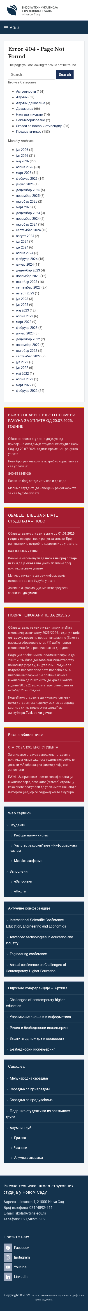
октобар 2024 (26, 224)
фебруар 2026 (26, 179)
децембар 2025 (28, 190)
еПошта (20, 891)
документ (30, 593)
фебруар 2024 (26, 259)
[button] (11, 27)
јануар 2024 (25, 264)
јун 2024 (22, 247)
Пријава (20, 1138)
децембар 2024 (28, 213)
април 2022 (24, 379)
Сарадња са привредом (30, 1089)
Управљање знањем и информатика (40, 1017)
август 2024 (25, 236)
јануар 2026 (25, 184)
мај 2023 (22, 310)
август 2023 (25, 293)
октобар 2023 (26, 282)
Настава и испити (29, 114)
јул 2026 (22, 150)
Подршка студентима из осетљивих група (38, 1114)
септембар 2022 (28, 356)
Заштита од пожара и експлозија (37, 1038)
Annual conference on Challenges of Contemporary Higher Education (36, 968)
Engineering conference (28, 954)
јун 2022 (22, 368)
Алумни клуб (20, 1128)
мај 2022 (22, 374)
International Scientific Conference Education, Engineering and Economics (36, 923)
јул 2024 (22, 242)
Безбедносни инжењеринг (32, 1049)
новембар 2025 (27, 196)
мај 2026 (22, 161)
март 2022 (23, 385)
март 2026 (23, 173)
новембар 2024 (27, 219)
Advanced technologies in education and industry (39, 940)
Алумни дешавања (28, 1157)
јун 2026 (22, 156)
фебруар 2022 (26, 391)
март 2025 (23, 207)
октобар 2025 (26, 201)
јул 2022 (22, 362)
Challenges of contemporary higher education (35, 1003)
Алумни (22, 97)
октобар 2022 (26, 351)
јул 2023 (22, 299)
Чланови (20, 1148)
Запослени (19, 871)
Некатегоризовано (30, 120)
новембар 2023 (27, 276)
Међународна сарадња (29, 1078)
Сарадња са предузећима (31, 1100)
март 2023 (23, 322)
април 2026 (24, 167)
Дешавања (24, 109)
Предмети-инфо (28, 132)
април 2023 (24, 316)
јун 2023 (22, 305)
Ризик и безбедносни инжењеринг (39, 1028)
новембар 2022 (27, 345)
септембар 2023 (28, 287)
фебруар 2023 (26, 328)
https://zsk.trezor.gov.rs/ (34, 713)
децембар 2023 (28, 270)
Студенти (17, 825)
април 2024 (24, 253)
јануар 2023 (25, 333)
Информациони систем (31, 835)
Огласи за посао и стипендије (39, 126)
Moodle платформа (28, 861)
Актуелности (26, 92)
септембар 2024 (28, 230)
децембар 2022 (28, 339)
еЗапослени (23, 881)
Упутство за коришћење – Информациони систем (43, 848)
